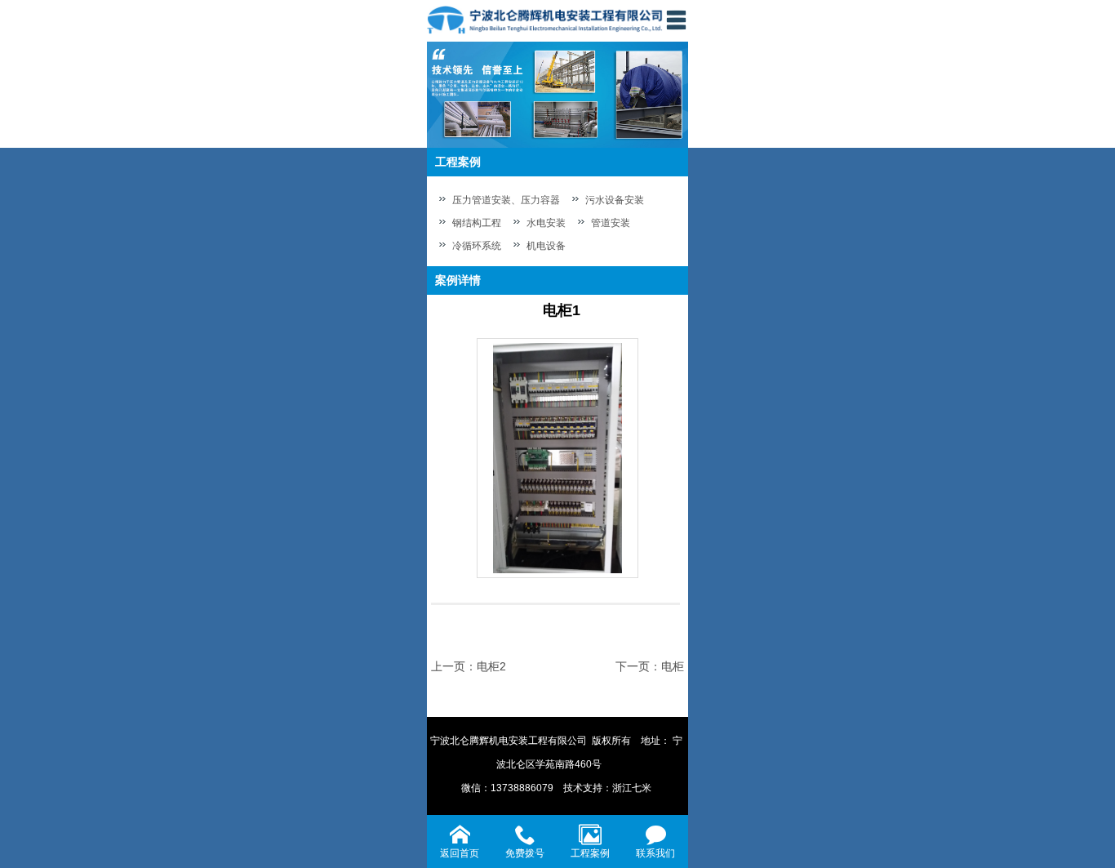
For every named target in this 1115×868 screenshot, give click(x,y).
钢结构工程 (476, 223)
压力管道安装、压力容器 (506, 200)
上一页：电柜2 (468, 666)
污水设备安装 (614, 200)
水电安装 (546, 223)
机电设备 (546, 245)
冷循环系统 (476, 245)
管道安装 (610, 223)
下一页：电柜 (649, 666)
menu (676, 19)
